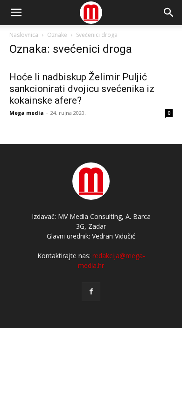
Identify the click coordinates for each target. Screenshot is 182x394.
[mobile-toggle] (16, 12)
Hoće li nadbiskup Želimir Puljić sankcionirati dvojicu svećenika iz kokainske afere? (81, 88)
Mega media (26, 112)
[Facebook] (91, 291)
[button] (169, 12)
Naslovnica (23, 35)
